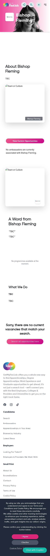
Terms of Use (9, 491)
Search (6, 418)
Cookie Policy (9, 496)
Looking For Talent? (12, 452)
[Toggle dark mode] (38, 4)
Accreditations (10, 476)
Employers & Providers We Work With (20, 457)
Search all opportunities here (25, 341)
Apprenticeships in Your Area (16, 428)
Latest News (9, 438)
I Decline (25, 542)
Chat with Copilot (35, 550)
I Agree (25, 537)
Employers (37, 40)
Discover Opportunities (19, 40)
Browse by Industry (12, 433)
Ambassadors (9, 423)
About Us (7, 471)
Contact (7, 481)
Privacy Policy (9, 486)
